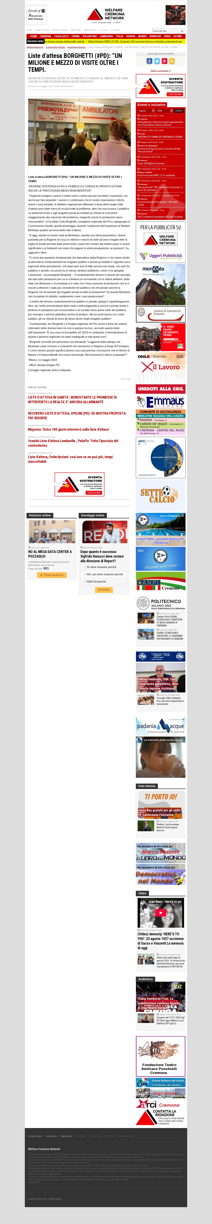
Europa (130, 36)
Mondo (142, 36)
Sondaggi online (92, 515)
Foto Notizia (146, 786)
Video (167, 36)
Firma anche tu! (53, 575)
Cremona (45, 36)
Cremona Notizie (35, 1136)
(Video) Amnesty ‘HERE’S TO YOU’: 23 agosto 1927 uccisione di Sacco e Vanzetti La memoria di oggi (108, 41)
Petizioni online (40, 515)
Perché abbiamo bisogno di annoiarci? (177, 41)
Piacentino (90, 36)
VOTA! (105, 590)
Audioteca (145, 979)
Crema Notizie (51, 1136)
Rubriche (155, 36)
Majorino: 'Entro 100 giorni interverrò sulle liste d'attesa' (68, 429)
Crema (76, 36)
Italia (119, 36)
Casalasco (61, 36)
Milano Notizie (66, 1136)
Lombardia (106, 36)
